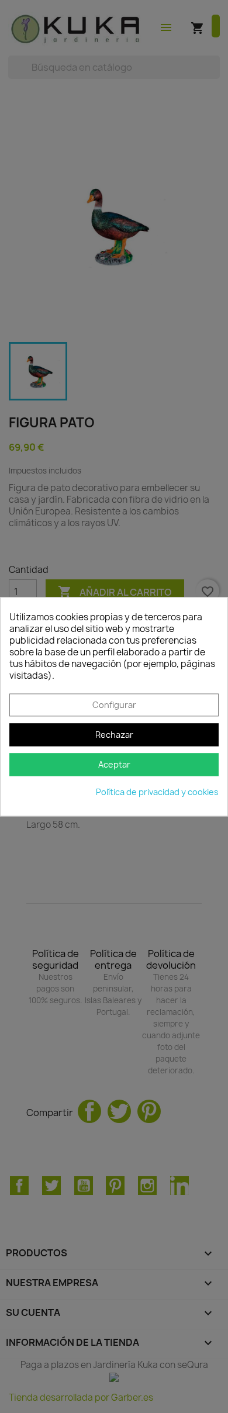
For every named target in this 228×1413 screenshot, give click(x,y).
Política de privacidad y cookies (157, 791)
